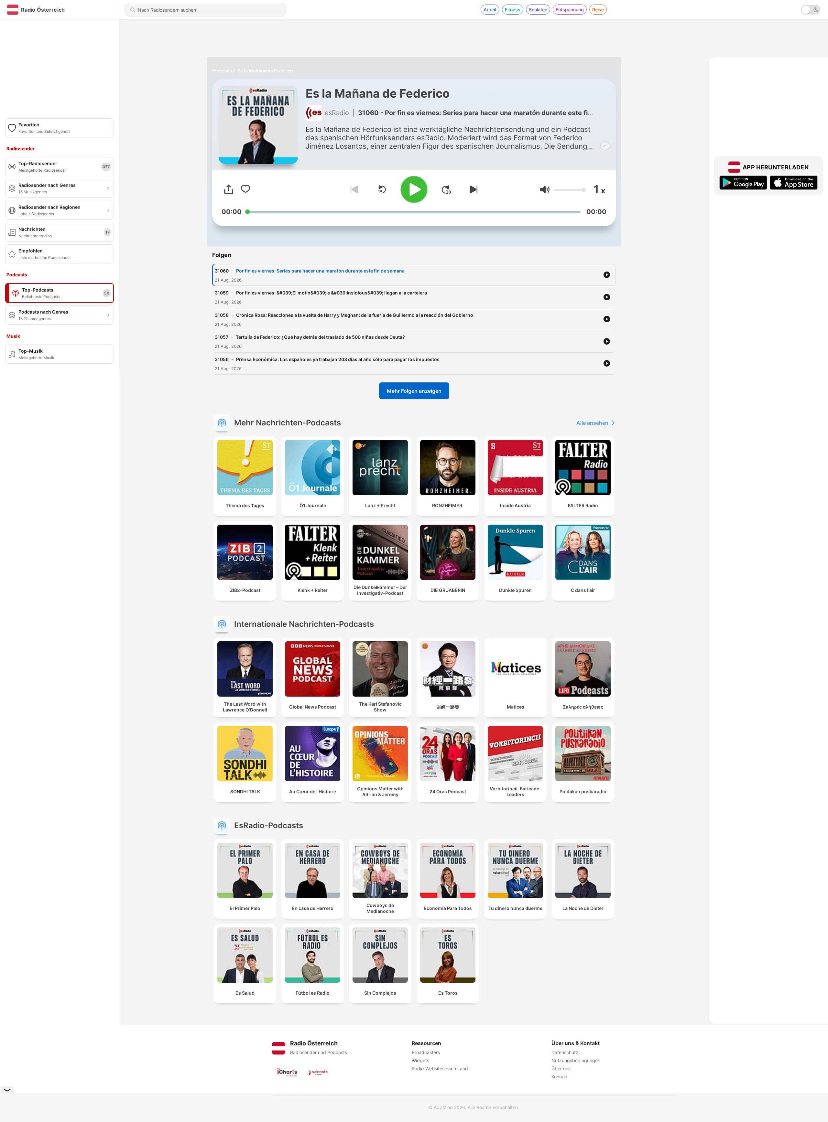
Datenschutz (564, 1052)
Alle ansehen (592, 423)
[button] (545, 189)
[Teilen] (229, 189)
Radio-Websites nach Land (440, 1068)
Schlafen (538, 9)
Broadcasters (426, 1052)
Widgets (420, 1060)
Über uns (561, 1068)
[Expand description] (604, 145)
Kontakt (559, 1076)
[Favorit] (245, 189)
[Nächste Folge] (472, 189)
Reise (598, 9)
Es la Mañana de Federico (265, 70)
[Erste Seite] (446, 189)
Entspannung (570, 9)
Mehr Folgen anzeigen (414, 391)
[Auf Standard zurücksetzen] (382, 189)
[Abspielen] (414, 189)
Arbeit (490, 9)
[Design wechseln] (810, 10)
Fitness (512, 9)
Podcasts (222, 70)
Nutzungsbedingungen (575, 1060)
